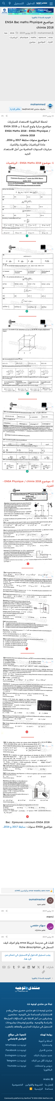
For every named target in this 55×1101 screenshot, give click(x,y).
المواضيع (41, 42)
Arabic (47, 1079)
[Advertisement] (27, 73)
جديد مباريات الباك (43, 1055)
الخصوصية (17, 1084)
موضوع (32, 42)
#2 (2, 911)
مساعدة (49, 1088)
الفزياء (50, 42)
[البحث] (4, 3)
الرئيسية (38, 1088)
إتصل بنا (49, 1084)
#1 (2, 116)
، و (32, 890)
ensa (51, 37)
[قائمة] (51, 3)
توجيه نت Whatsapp (15, 1044)
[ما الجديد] (10, 3)
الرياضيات (13, 37)
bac (5, 33)
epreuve (42, 37)
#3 (2, 937)
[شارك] (6, 116)
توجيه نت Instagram (15, 1055)
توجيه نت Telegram (16, 1060)
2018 (12, 33)
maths (33, 37)
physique (24, 37)
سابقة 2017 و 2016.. (14, 826)
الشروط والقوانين (34, 1084)
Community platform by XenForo (28, 1098)
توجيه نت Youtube (16, 1065)
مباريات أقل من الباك (42, 1060)
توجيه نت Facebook (16, 1050)
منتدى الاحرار (45, 1050)
